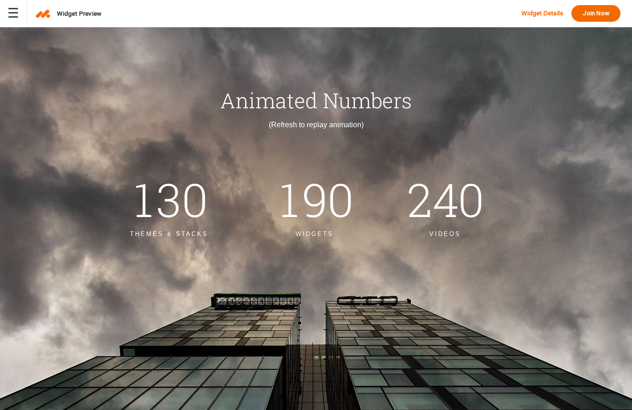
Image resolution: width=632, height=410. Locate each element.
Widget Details (542, 13)
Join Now (595, 13)
